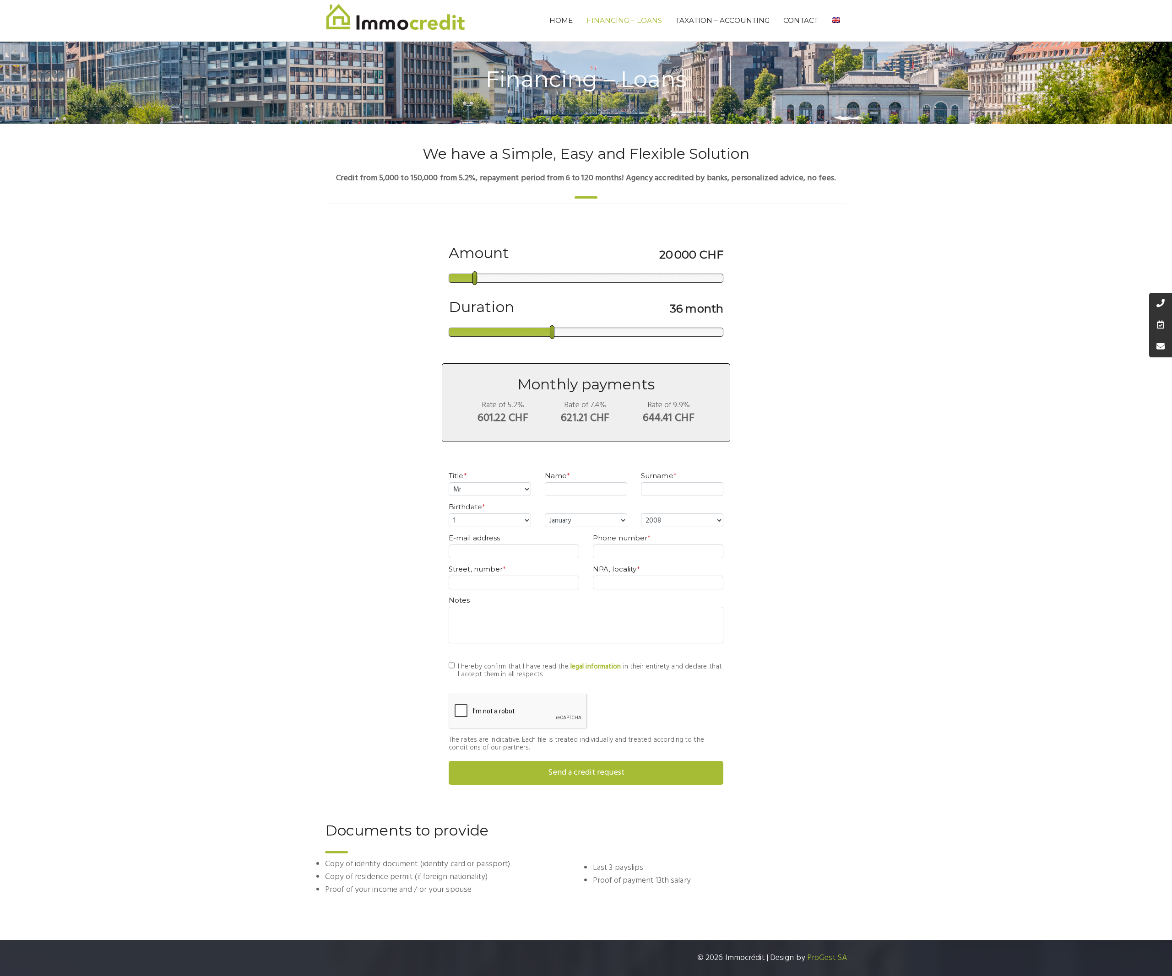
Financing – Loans (624, 20)
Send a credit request (586, 772)
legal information (595, 666)
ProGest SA (827, 958)
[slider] (474, 278)
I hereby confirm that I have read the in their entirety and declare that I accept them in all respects (590, 671)
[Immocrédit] (395, 20)
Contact (800, 20)
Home (561, 20)
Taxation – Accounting (723, 20)
